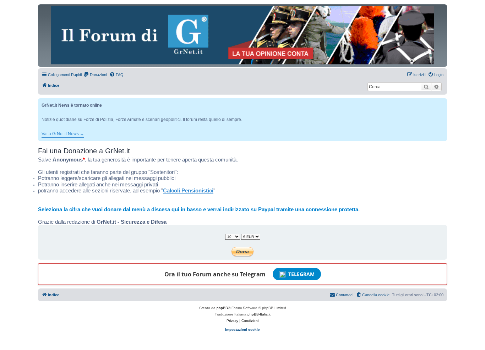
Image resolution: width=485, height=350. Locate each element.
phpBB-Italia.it (259, 314)
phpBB (222, 308)
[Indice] (242, 35)
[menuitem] (95, 74)
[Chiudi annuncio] (442, 102)
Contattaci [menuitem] (344, 295)
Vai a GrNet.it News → (63, 133)
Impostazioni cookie (242, 330)
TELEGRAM (301, 274)
